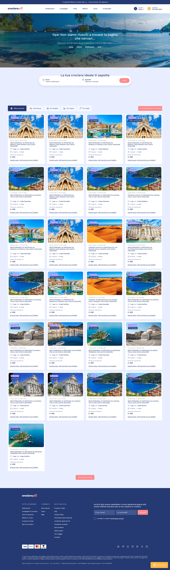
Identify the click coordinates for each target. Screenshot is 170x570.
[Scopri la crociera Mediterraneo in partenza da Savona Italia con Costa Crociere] (26, 191)
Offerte (85, 9)
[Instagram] (132, 546)
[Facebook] (128, 546)
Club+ (43, 511)
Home (71, 47)
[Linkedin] (147, 546)
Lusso (95, 9)
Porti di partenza (28, 514)
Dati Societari (59, 527)
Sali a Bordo (45, 508)
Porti (75, 9)
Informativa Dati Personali (63, 518)
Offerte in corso (27, 518)
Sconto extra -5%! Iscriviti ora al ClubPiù (24, 160)
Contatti (57, 537)
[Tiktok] (137, 546)
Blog (42, 514)
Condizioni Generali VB (62, 521)
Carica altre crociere (85, 477)
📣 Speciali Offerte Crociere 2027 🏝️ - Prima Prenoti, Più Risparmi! (85, 2)
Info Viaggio (58, 534)
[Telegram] (123, 546)
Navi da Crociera (27, 524)
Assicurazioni (58, 530)
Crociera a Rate (59, 508)
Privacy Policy (59, 514)
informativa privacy (117, 518)
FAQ (55, 511)
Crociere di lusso (27, 521)
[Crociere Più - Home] (15, 10)
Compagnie (64, 9)
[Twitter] (142, 546)
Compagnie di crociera (29, 511)
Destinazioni (49, 9)
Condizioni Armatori (61, 524)
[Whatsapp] (118, 546)
